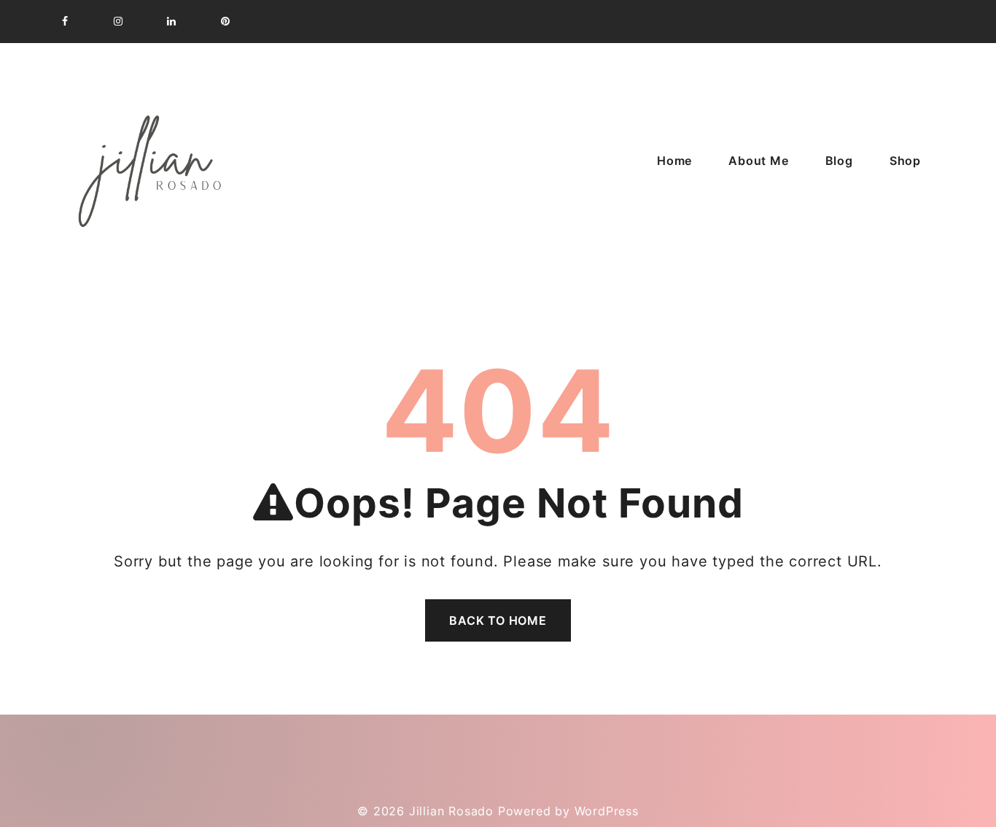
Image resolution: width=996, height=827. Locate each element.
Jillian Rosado (451, 811)
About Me (758, 160)
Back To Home (498, 620)
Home (674, 160)
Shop (905, 160)
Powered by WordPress (568, 811)
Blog (839, 160)
